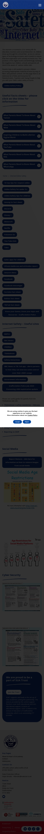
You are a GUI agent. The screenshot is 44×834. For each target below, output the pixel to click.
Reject (27, 422)
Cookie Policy (32, 415)
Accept (17, 422)
